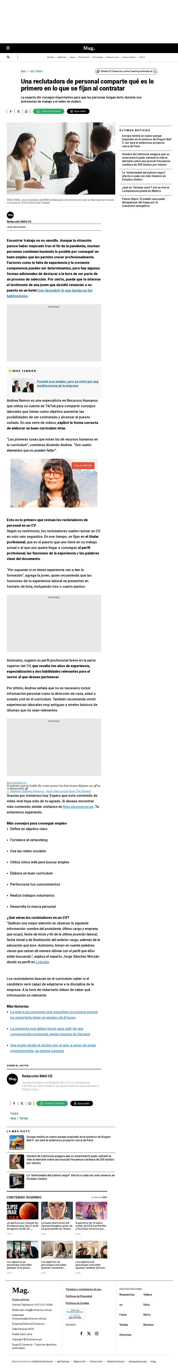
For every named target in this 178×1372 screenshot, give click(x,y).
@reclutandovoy (17, 782)
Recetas (148, 1324)
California (61, 57)
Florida (50, 57)
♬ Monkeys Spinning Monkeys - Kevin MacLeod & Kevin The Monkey (49, 791)
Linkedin (42, 962)
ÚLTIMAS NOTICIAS (135, 130)
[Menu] (9, 48)
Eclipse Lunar (112, 57)
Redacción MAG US (19, 221)
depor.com (80, 1361)
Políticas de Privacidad (79, 1296)
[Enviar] (8, 57)
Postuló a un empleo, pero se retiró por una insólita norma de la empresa (67, 383)
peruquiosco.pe (138, 1361)
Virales (123, 1324)
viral (13, 1118)
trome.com (96, 1361)
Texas (72, 57)
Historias (125, 1334)
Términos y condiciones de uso (83, 1289)
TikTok (23, 1118)
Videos (147, 1294)
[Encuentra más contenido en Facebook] (11, 111)
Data (146, 1304)
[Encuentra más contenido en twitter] (18, 111)
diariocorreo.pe (116, 1361)
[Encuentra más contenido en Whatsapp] (26, 111)
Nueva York (84, 57)
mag (153, 1361)
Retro (147, 1314)
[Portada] (20, 1296)
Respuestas (127, 1294)
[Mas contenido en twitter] (89, 1333)
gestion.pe (63, 1361)
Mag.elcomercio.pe (78, 807)
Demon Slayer (129, 57)
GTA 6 (142, 57)
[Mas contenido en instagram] (96, 1333)
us (121, 1304)
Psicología (98, 57)
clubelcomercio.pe (42, 1361)
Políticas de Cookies (77, 1303)
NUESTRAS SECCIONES (130, 1289)
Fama (123, 1314)
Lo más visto (18, 1131)
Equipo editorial (20, 1299)
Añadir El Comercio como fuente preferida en (126, 71)
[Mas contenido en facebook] (81, 1333)
